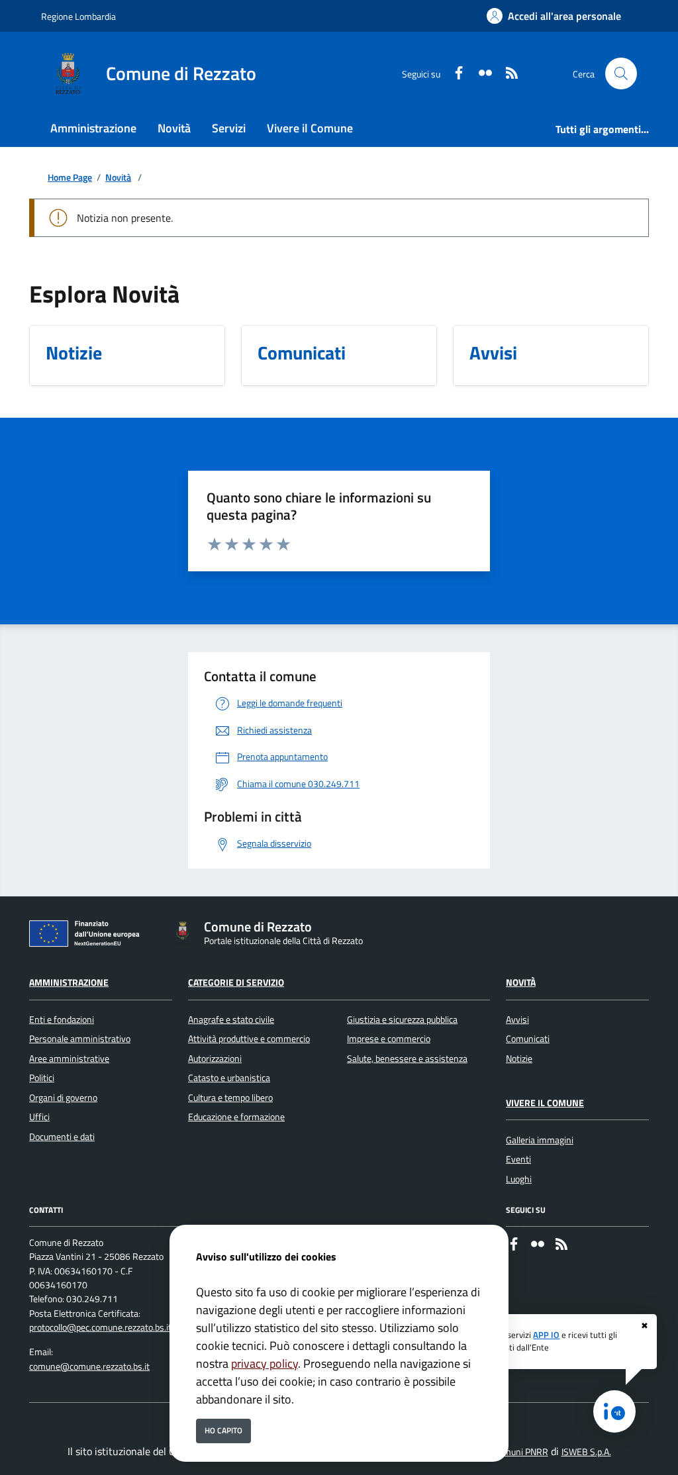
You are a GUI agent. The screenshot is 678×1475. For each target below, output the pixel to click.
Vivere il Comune (545, 1103)
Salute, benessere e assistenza (407, 1058)
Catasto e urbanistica (229, 1078)
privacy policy (264, 1363)
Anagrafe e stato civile (231, 1019)
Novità (118, 178)
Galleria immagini (539, 1140)
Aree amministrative (69, 1058)
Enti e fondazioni (61, 1019)
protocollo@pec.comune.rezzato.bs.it (100, 1327)
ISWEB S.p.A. (586, 1452)
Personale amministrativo (79, 1038)
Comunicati (528, 1038)
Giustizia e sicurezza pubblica (402, 1019)
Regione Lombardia (78, 16)
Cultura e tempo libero (230, 1097)
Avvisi (517, 1019)
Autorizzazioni (215, 1058)
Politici (41, 1078)
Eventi (518, 1159)
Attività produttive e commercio (249, 1038)
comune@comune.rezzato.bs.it (89, 1366)
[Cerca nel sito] (621, 73)
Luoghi (519, 1179)
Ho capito (223, 1430)
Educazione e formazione (236, 1117)
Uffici (39, 1117)
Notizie (519, 1058)
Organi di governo (63, 1097)
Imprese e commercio (388, 1038)
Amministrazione (69, 982)
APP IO (546, 1334)
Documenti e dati (62, 1136)
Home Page (70, 178)
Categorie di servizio (236, 982)
